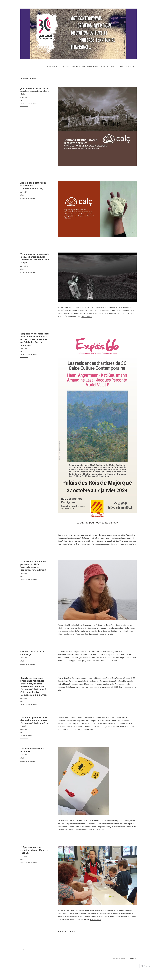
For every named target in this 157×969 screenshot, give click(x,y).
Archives (120, 66)
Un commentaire (26, 736)
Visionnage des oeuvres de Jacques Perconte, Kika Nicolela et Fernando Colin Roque (34, 258)
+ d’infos (129, 66)
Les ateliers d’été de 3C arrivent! (32, 750)
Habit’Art (75, 66)
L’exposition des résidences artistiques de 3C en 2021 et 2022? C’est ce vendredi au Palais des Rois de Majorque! (34, 339)
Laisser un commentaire (28, 104)
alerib (22, 101)
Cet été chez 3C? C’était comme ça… (32, 653)
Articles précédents (66, 931)
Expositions (64, 66)
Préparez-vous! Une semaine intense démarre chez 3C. (34, 850)
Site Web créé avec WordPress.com (124, 958)
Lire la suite (86, 316)
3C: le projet (51, 66)
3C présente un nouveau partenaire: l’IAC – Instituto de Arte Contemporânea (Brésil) (33, 565)
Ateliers (103, 66)
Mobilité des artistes (89, 66)
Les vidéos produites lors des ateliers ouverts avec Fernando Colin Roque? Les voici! (34, 721)
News (112, 66)
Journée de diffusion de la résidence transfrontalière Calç (34, 91)
